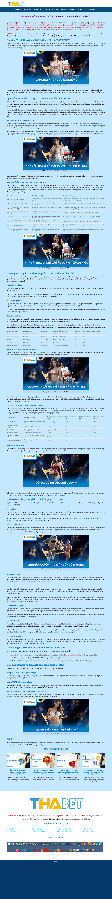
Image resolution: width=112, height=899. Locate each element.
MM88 (75, 58)
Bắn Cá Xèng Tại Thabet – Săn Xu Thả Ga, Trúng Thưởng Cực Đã (18, 807)
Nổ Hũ (42, 9)
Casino (35, 9)
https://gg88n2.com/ (76, 62)
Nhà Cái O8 (16, 60)
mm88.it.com (31, 58)
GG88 (23, 58)
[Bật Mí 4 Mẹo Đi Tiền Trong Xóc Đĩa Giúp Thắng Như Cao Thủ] (43, 802)
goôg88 (9, 58)
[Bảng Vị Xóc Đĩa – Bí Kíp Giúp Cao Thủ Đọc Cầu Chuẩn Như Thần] (68, 802)
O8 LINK (19, 62)
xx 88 (48, 64)
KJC (55, 58)
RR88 (18, 58)
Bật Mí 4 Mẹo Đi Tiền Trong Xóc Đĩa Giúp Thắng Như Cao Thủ (43, 807)
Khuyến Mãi (27, 9)
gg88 (86, 58)
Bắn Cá (63, 9)
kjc (64, 62)
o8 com (32, 60)
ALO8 (86, 62)
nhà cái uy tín (19, 64)
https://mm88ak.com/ (50, 60)
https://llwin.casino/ (66, 60)
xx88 (51, 58)
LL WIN (64, 64)
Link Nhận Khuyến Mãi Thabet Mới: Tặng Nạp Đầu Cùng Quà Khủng (93, 807)
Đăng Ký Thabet (90, 9)
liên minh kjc (67, 58)
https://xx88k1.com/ (31, 62)
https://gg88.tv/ (79, 60)
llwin (69, 64)
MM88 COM (100, 60)
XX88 (14, 58)
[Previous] (4, 29)
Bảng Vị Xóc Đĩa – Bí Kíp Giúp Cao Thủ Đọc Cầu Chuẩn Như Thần (68, 807)
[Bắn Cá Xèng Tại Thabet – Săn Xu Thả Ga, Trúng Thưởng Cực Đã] (18, 802)
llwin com (25, 60)
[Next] (107, 29)
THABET (18, 9)
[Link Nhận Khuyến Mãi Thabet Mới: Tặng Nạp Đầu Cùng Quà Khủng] (93, 802)
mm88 (59, 64)
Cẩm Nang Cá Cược (75, 9)
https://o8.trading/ (95, 58)
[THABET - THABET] (18, 3)
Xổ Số (48, 9)
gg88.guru (28, 64)
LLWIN (91, 62)
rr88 (37, 60)
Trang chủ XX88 (90, 60)
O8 (83, 58)
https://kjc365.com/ (42, 58)
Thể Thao (55, 9)
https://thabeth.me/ (73, 690)
